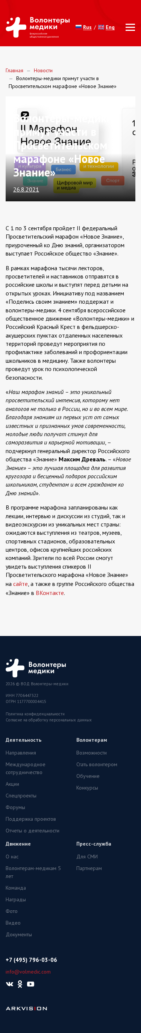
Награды (16, 899)
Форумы (15, 807)
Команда (16, 887)
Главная (14, 70)
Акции (12, 783)
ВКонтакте (50, 592)
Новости (43, 70)
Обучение (88, 776)
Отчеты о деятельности (32, 830)
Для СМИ (87, 856)
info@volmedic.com (28, 971)
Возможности (91, 752)
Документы (19, 934)
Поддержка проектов (31, 818)
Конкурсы (87, 787)
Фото (12, 911)
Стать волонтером (96, 764)
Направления (21, 752)
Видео (13, 922)
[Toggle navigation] (128, 27)
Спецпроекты (21, 795)
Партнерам (89, 868)
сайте (20, 583)
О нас (12, 856)
